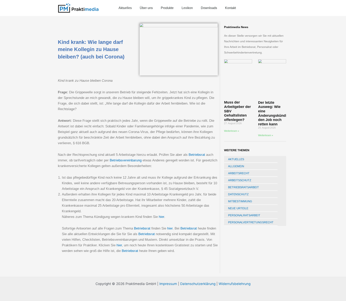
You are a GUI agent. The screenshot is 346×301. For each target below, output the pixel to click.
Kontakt (230, 8)
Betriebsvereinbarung (126, 160)
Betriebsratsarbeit (243, 187)
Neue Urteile (238, 208)
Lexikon (187, 8)
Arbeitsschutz (239, 180)
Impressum (168, 284)
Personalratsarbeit (244, 215)
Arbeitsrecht (238, 173)
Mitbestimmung (240, 201)
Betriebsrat (197, 155)
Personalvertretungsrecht (251, 222)
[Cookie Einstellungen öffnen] (9, 296)
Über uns (146, 8)
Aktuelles (125, 8)
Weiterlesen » (231, 131)
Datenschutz (238, 194)
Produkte (167, 8)
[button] (286, 8)
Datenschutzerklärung (197, 284)
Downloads (209, 8)
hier (161, 217)
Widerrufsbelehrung (234, 284)
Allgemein (236, 166)
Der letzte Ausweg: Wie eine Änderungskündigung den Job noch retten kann (277, 113)
